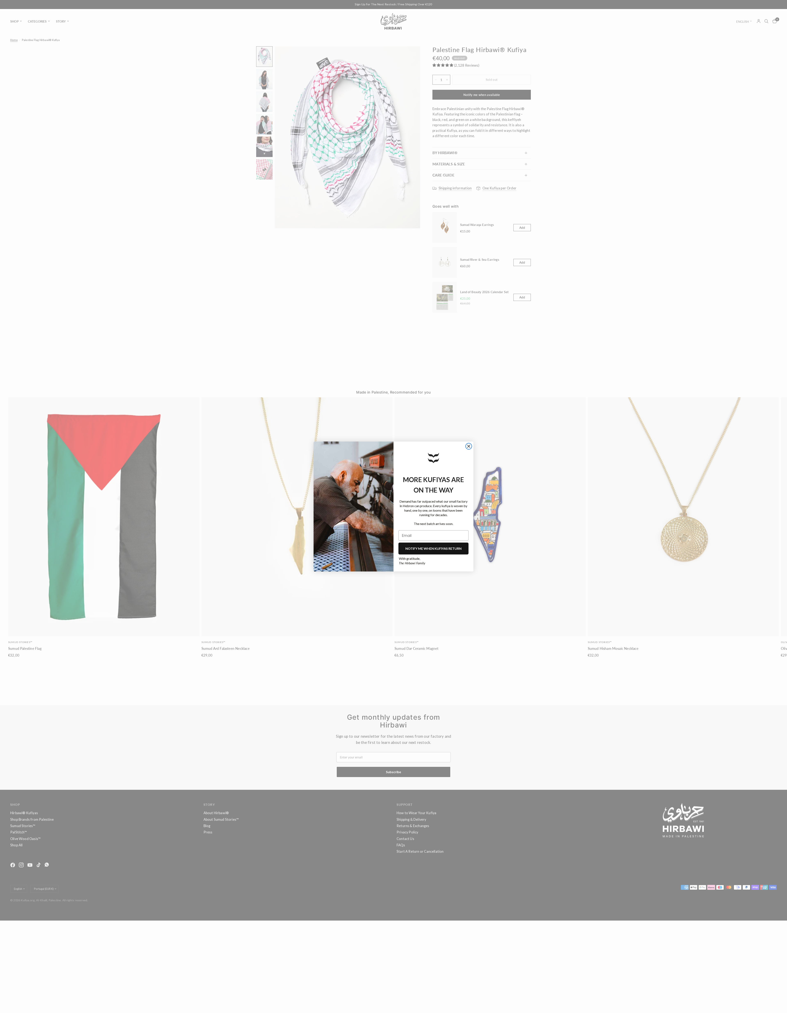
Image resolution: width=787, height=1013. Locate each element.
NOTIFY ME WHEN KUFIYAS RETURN (433, 548)
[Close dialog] (469, 446)
